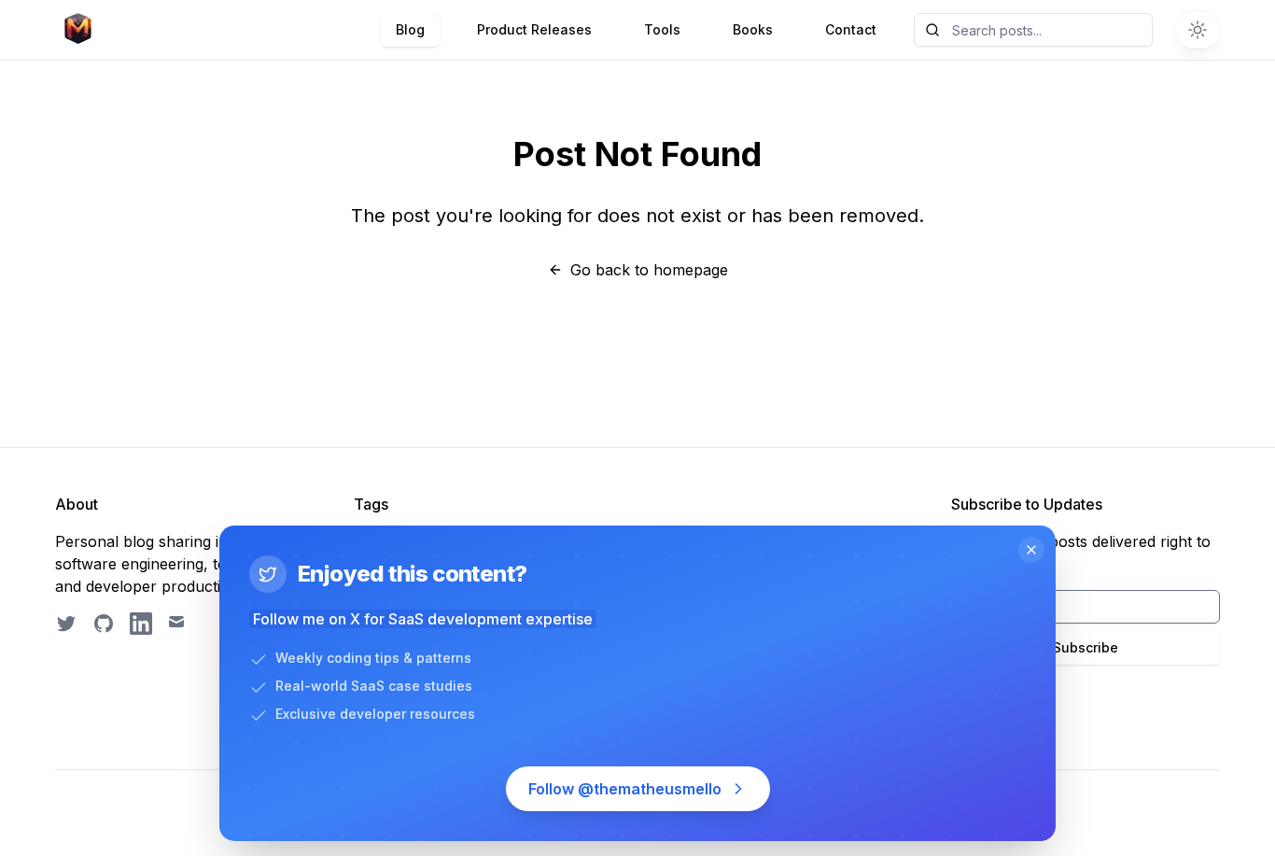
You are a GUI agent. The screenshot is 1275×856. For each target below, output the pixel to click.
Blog (410, 29)
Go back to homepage (649, 269)
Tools (662, 29)
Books (753, 29)
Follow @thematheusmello (625, 788)
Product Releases (534, 29)
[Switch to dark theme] (1197, 30)
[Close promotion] (1031, 550)
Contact (850, 29)
